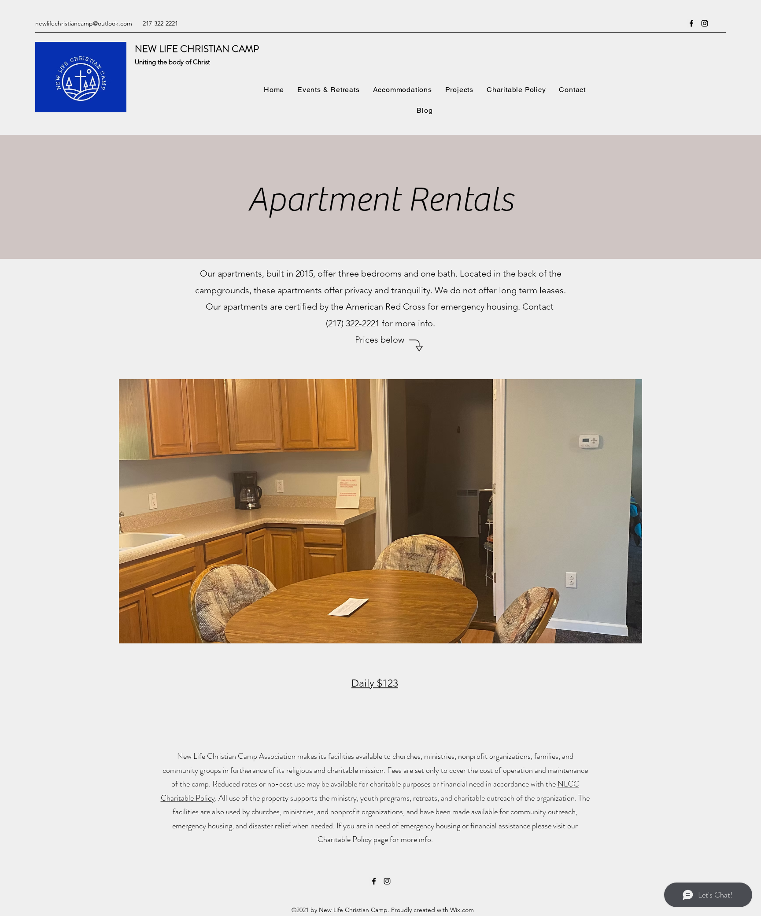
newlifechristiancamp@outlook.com (83, 23)
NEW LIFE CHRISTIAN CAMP (197, 48)
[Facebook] (691, 23)
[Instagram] (704, 23)
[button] (380, 511)
